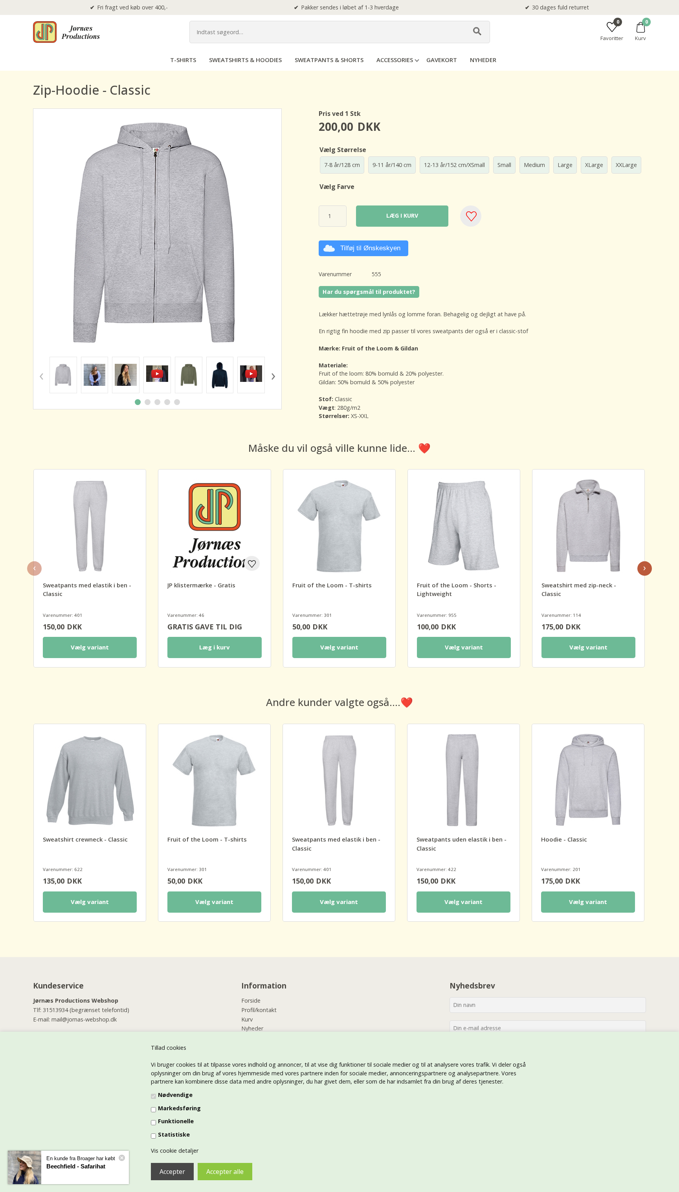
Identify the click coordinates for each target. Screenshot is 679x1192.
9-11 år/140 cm (392, 165)
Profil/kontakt (259, 1010)
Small (504, 165)
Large (565, 165)
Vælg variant (90, 647)
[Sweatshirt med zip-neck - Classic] (588, 525)
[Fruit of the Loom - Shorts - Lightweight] (464, 525)
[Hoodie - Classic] (588, 780)
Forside (251, 1000)
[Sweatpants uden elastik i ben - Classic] (463, 780)
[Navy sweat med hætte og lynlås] (220, 375)
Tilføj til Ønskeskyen (370, 248)
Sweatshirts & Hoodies (245, 60)
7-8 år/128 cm (342, 165)
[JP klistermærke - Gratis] (214, 525)
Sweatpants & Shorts (329, 60)
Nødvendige (175, 1094)
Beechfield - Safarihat (75, 1166)
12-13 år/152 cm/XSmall (454, 165)
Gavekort (441, 60)
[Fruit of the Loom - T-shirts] (339, 525)
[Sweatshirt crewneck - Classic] (90, 780)
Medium (534, 165)
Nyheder (483, 60)
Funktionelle (176, 1121)
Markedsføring (179, 1108)
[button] (138, 402)
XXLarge (626, 165)
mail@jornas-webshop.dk (84, 1019)
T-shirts (183, 60)
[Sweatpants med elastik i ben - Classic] (90, 525)
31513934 (55, 1010)
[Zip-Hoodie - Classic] (63, 375)
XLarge (594, 165)
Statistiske (174, 1134)
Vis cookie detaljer (174, 1150)
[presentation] (41, 375)
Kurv (247, 1019)
